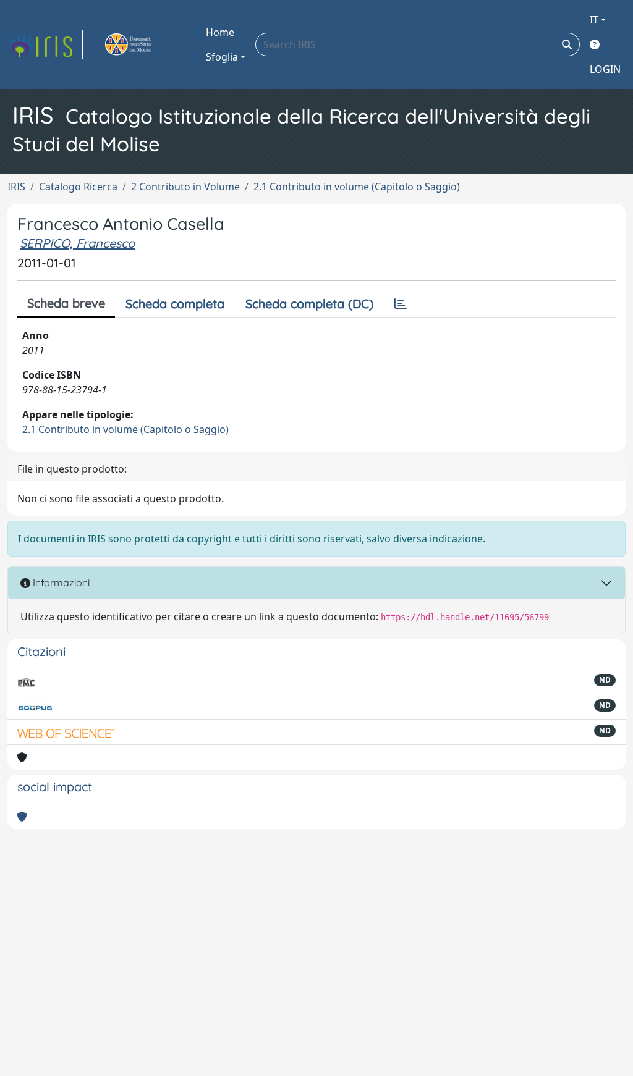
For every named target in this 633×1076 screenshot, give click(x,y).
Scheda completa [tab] (174, 303)
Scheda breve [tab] (66, 303)
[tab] (400, 304)
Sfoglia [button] (222, 57)
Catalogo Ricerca (78, 186)
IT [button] (594, 20)
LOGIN (605, 69)
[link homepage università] (142, 44)
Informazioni (60, 582)
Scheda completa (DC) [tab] (309, 303)
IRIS (16, 186)
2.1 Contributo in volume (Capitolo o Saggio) (356, 186)
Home (220, 32)
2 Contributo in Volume (185, 186)
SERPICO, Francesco (77, 243)
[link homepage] (45, 44)
